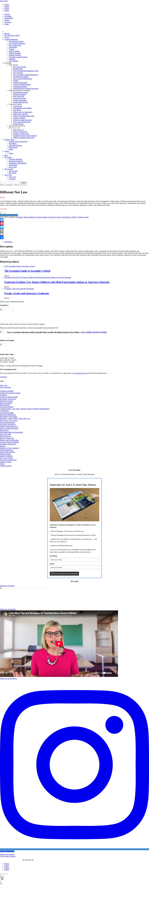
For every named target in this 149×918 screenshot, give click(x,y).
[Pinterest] (74, 223)
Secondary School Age (21, 134)
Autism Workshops (11, 39)
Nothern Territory (15, 55)
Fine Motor (17, 110)
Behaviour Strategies (16, 161)
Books (11, 149)
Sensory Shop (9, 139)
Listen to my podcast (7, 854)
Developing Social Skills (8, 417)
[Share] (74, 237)
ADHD (15, 81)
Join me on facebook (7, 586)
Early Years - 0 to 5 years (8, 420)
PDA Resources (5, 436)
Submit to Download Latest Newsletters (64, 573)
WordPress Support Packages (11, 860)
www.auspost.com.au (79, 373)
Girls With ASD (18, 96)
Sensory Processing (20, 100)
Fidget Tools (13, 147)
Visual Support (18, 124)
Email (52, 564)
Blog (6, 155)
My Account (8, 169)
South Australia (14, 51)
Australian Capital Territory (18, 57)
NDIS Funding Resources (9, 426)
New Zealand (13, 61)
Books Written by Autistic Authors (36, 217)
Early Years (13, 167)
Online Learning (5, 466)
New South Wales (15, 45)
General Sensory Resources (18, 141)
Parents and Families (20, 83)
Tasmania (12, 59)
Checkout (12, 179)
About (6, 24)
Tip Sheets (8, 157)
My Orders (12, 173)
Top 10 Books (18, 73)
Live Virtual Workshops (17, 43)
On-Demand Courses (16, 41)
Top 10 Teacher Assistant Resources (25, 75)
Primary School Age (20, 132)
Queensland (13, 47)
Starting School (5, 454)
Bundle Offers (18, 69)
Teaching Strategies (15, 159)
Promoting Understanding (18, 163)
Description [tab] (8, 242)
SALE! (6, 37)
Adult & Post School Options (10, 393)
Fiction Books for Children (22, 108)
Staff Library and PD (20, 114)
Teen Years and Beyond (8, 460)
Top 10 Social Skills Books (22, 79)
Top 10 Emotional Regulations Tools (25, 71)
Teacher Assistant (19, 118)
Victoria (11, 49)
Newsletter (8, 16)
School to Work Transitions (9, 442)
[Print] (74, 230)
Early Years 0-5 (18, 130)
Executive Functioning (8, 424)
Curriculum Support (20, 86)
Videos (6, 20)
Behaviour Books (6, 403)
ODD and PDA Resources (9, 428)
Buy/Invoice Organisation (9, 215)
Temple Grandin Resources (22, 120)
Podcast (7, 33)
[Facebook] (74, 220)
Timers (6, 151)
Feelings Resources (19, 94)
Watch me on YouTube (8, 609)
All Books (9, 185)
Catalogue (7, 22)
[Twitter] (74, 227)
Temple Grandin (83, 217)
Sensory (3, 446)
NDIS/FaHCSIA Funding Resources (25, 88)
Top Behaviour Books (20, 77)
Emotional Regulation (20, 92)
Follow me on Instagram (8, 678)
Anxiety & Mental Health (22, 84)
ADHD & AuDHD (6, 391)
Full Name (53, 556)
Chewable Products (15, 145)
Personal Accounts (19, 98)
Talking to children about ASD (23, 116)
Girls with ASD (5, 434)
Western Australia (15, 53)
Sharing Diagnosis (6, 450)
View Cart (7, 175)
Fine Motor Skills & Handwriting (11, 432)
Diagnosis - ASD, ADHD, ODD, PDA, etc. (15, 418)
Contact (7, 14)
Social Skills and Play (20, 102)
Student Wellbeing (6, 456)
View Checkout (5, 387)
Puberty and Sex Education (22, 112)
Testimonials (8, 18)
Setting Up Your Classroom (9, 448)
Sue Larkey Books (19, 67)
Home (2, 185)
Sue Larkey (4, 1)
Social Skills (13, 165)
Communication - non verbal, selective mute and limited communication (24, 409)
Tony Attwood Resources (22, 122)
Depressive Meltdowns (8, 415)
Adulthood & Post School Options (25, 136)
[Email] (74, 234)
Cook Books (17, 106)
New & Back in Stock (12, 35)
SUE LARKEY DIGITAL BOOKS (94, 332)
